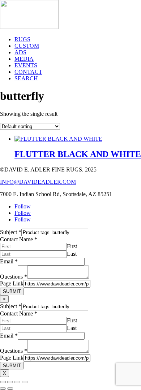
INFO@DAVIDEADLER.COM (38, 182)
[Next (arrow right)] (10, 388)
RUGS (22, 39)
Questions (13, 277)
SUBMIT (12, 291)
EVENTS (25, 65)
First (72, 246)
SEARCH (26, 78)
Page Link (12, 283)
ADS (20, 52)
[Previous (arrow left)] (3, 388)
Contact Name (18, 239)
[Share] (17, 382)
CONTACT (28, 72)
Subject (10, 232)
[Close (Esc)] (24, 382)
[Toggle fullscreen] (10, 382)
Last (72, 254)
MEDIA (24, 59)
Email (9, 261)
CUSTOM (26, 46)
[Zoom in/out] (3, 382)
